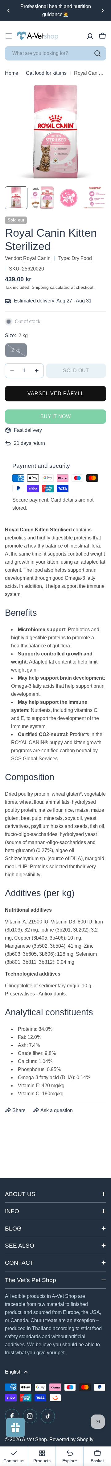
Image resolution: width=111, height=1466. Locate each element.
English (13, 1371)
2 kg (19, 352)
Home (11, 73)
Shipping (40, 287)
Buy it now (55, 416)
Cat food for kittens (46, 73)
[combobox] (55, 53)
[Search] (97, 53)
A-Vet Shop (34, 1439)
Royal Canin (37, 258)
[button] (8, 10)
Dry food (82, 258)
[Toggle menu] (8, 36)
